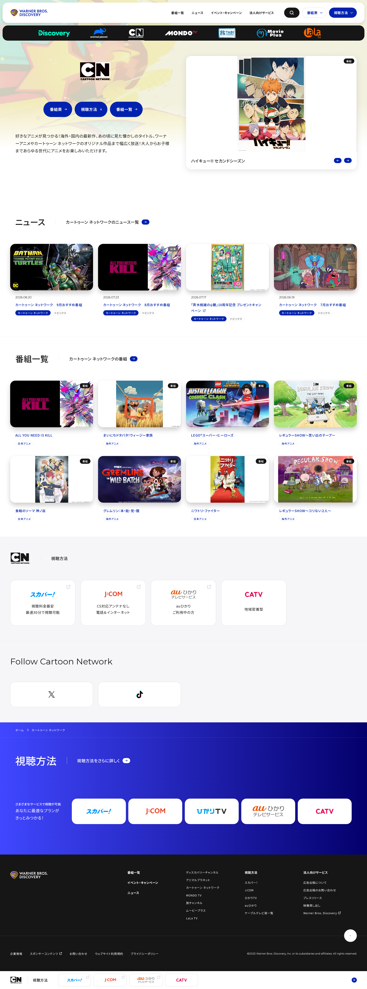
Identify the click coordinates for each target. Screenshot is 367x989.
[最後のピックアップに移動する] (337, 160)
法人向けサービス (261, 12)
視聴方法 (341, 12)
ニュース (197, 12)
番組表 (312, 12)
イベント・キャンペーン (226, 12)
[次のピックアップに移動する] (348, 160)
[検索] (291, 13)
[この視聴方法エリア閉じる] (354, 980)
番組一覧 (177, 12)
